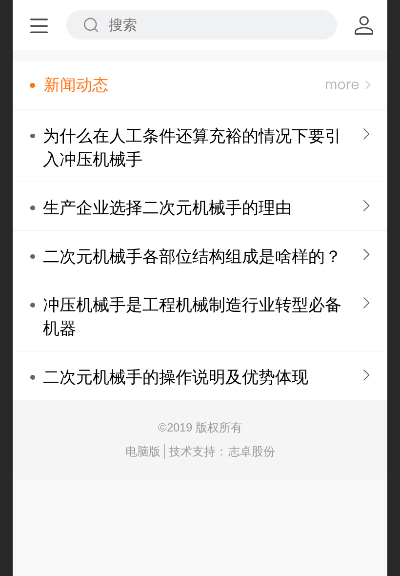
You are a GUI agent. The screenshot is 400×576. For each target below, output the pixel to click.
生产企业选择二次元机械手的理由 (167, 208)
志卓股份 (251, 451)
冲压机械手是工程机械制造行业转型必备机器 (192, 316)
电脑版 (142, 451)
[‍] (348, 85)
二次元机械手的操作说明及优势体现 (175, 377)
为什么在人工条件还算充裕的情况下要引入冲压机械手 (192, 147)
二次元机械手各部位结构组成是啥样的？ (192, 256)
